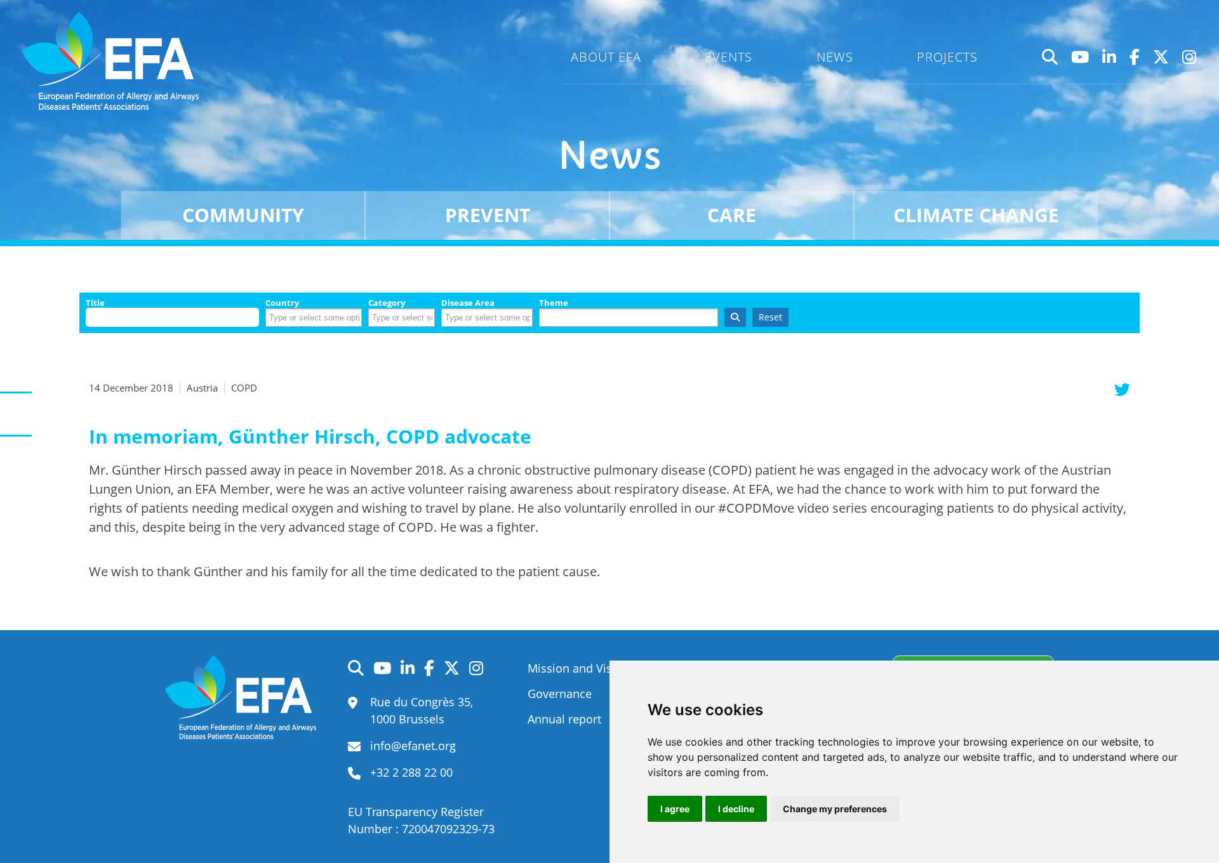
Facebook (1135, 57)
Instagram (1189, 57)
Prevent (487, 215)
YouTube (1080, 57)
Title (95, 303)
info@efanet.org (413, 745)
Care (731, 215)
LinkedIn (1109, 57)
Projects (947, 56)
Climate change (976, 215)
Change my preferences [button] (835, 808)
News (834, 56)
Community (243, 215)
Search (1050, 57)
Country (282, 303)
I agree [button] (674, 808)
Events (728, 56)
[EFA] (113, 61)
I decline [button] (736, 808)
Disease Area (468, 303)
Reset (770, 317)
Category (386, 303)
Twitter (1161, 57)
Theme (553, 303)
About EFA (606, 56)
